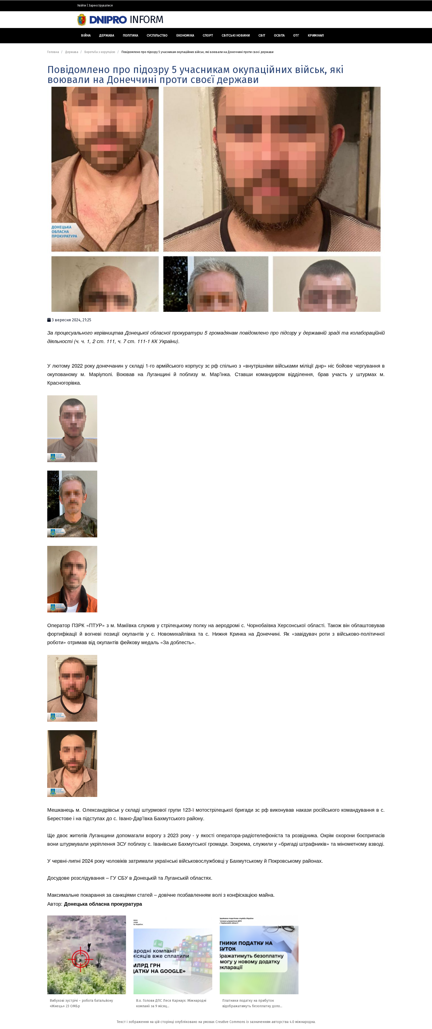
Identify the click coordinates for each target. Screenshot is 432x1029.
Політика (130, 35)
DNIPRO (126, 19)
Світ (261, 35)
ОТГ (296, 35)
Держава (106, 35)
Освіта (279, 35)
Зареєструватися (101, 5)
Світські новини (236, 35)
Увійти (81, 5)
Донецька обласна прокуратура (103, 903)
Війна (85, 35)
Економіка (185, 35)
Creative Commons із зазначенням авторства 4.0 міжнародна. (266, 1022)
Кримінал (316, 35)
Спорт (208, 35)
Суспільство (157, 35)
